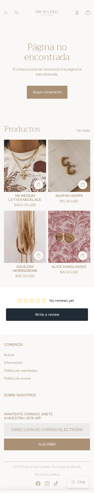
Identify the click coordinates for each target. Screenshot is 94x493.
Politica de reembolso (20, 370)
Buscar (9, 355)
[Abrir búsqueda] (16, 12)
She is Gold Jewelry (37, 467)
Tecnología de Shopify (66, 467)
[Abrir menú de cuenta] (76, 12)
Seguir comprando (47, 92)
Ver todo (83, 130)
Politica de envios (17, 378)
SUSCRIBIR (47, 444)
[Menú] (6, 12)
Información (13, 362)
